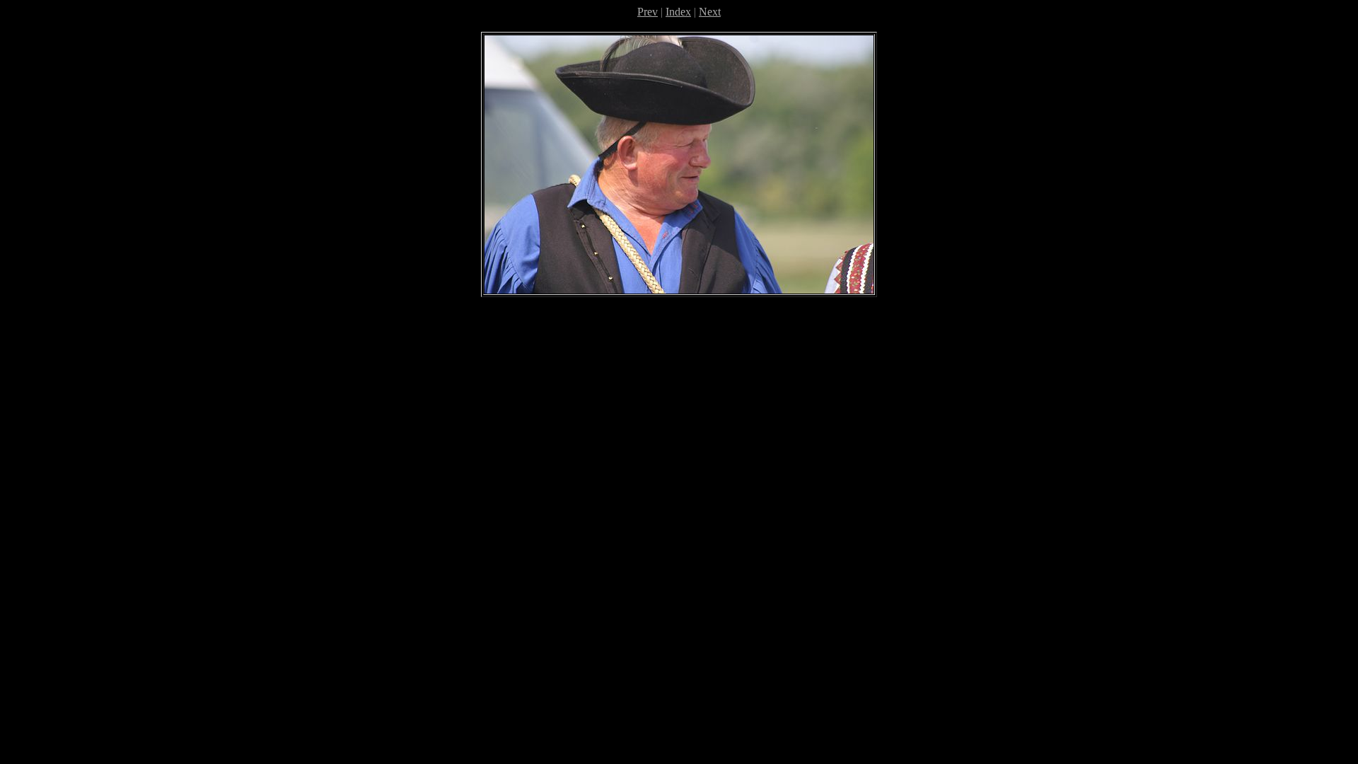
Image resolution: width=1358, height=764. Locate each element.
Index (678, 12)
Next (710, 12)
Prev (647, 12)
